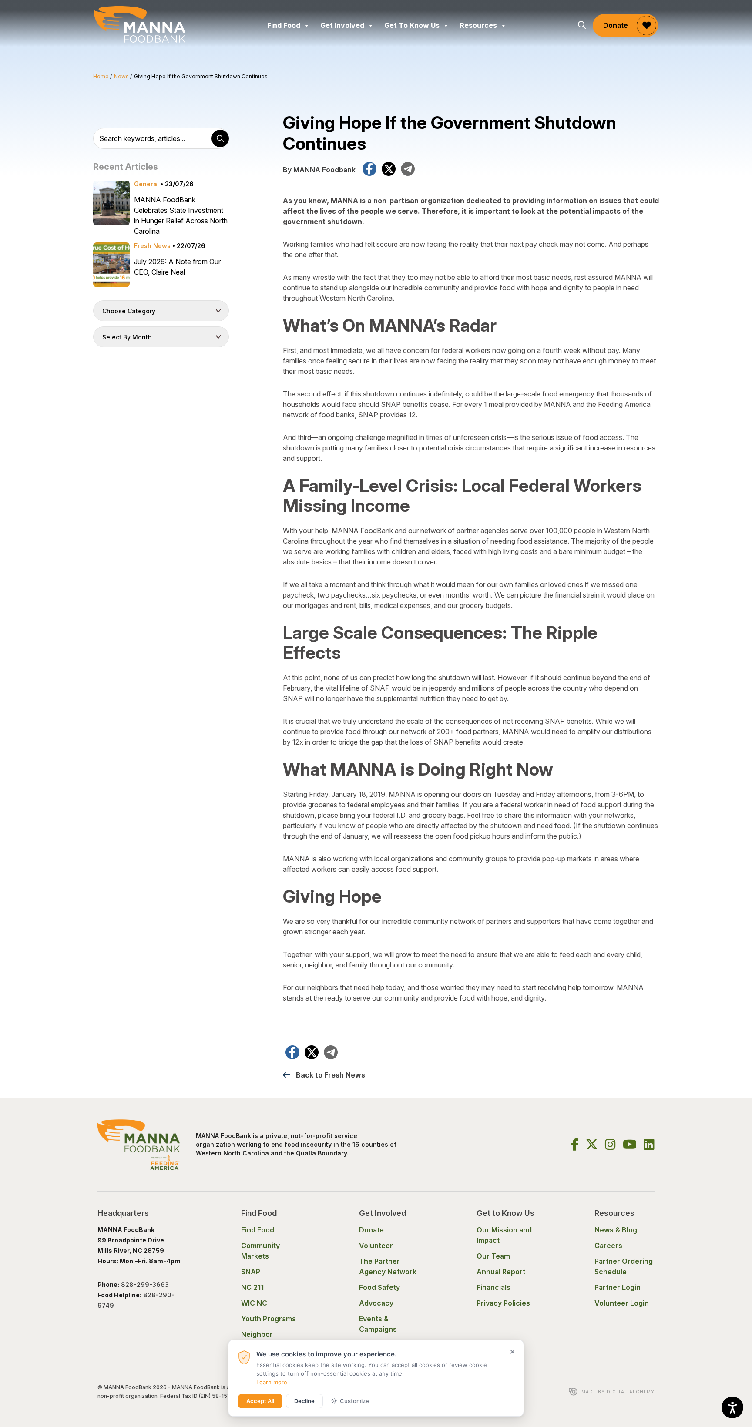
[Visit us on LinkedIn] (649, 1145)
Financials (493, 1287)
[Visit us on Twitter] (592, 1145)
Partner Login (617, 1287)
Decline (304, 1400)
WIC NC (254, 1303)
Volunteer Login (621, 1303)
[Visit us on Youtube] (630, 1145)
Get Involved (342, 25)
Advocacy (376, 1303)
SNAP (250, 1271)
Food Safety (379, 1287)
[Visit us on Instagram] (610, 1145)
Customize (354, 1400)
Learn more (271, 1382)
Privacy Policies (503, 1303)
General (146, 184)
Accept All (260, 1400)
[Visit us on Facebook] (575, 1145)
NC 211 (252, 1287)
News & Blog (615, 1230)
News (121, 76)
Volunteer (376, 1245)
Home (101, 76)
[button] (582, 25)
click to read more (161, 208)
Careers (608, 1245)
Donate (615, 25)
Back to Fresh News (330, 1075)
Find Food (283, 25)
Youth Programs (268, 1318)
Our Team (493, 1256)
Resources (478, 25)
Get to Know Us (412, 25)
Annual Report (501, 1271)
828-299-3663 (146, 1284)
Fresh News (152, 245)
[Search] (220, 138)
